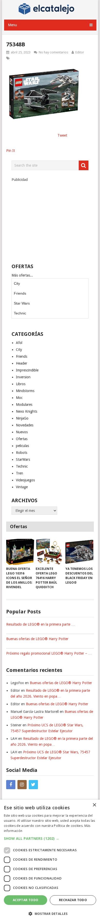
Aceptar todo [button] (25, 900)
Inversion (23, 377)
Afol (19, 343)
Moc (19, 398)
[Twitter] (33, 784)
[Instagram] (22, 784)
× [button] (94, 805)
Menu (12, 25)
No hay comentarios (53, 52)
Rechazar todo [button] (73, 900)
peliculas (22, 446)
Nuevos (22, 432)
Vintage (22, 487)
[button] (50, 838)
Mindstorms (25, 391)
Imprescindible (27, 370)
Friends (20, 293)
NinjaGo (22, 418)
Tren (19, 473)
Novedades (24, 425)
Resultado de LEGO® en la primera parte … (40, 624)
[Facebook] (10, 784)
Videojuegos (25, 480)
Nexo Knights (26, 411)
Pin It (10, 151)
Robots (21, 453)
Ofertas (21, 439)
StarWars (23, 459)
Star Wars (22, 303)
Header (21, 363)
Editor (79, 52)
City (17, 283)
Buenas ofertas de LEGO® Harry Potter (37, 639)
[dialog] (50, 861)
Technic (20, 313)
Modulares (24, 404)
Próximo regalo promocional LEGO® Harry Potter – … (49, 653)
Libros (20, 384)
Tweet (62, 135)
